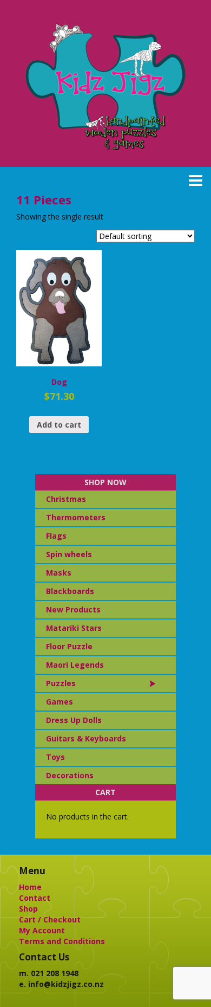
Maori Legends (75, 665)
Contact (34, 898)
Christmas (66, 499)
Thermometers (76, 517)
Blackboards (70, 591)
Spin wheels (69, 554)
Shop (28, 908)
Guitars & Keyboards (86, 738)
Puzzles (61, 683)
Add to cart (59, 424)
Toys (55, 757)
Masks (58, 572)
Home (30, 887)
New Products (73, 609)
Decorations (70, 775)
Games (59, 701)
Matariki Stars (74, 628)
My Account (42, 930)
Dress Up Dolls (74, 720)
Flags (56, 536)
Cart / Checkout (50, 919)
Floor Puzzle (69, 646)
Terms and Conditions (62, 941)
